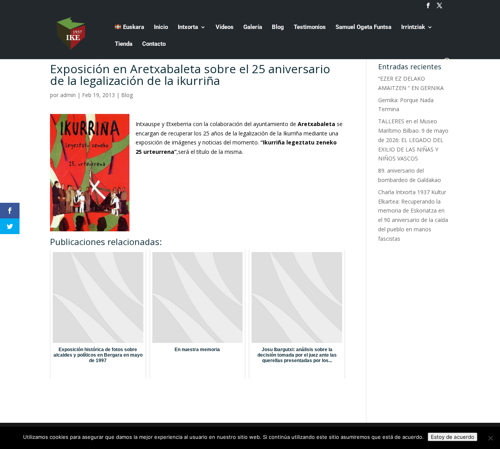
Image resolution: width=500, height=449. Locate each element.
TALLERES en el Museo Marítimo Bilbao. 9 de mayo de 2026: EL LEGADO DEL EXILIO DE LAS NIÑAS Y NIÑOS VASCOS (413, 139)
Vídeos (225, 27)
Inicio (161, 27)
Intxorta (188, 27)
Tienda (123, 44)
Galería (252, 27)
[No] (490, 438)
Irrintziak (413, 27)
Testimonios (310, 27)
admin (68, 95)
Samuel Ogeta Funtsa (363, 27)
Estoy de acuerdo (452, 437)
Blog (278, 27)
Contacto (154, 44)
